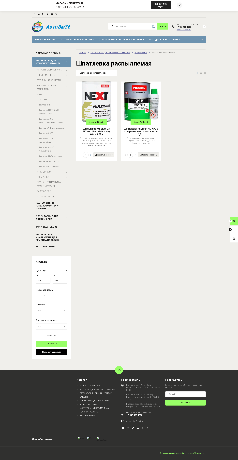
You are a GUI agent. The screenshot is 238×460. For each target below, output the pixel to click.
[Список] (201, 73)
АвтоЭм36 (58, 27)
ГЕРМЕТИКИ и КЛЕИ (46, 75)
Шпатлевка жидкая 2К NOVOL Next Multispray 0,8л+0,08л (96, 131)
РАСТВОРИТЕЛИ (44, 191)
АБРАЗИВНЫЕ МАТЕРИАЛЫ (49, 70)
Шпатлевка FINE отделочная (50, 156)
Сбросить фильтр (51, 352)
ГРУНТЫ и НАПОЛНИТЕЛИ (49, 80)
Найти (163, 26)
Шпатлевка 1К (44, 105)
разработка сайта (177, 453)
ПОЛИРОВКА (43, 177)
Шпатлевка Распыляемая (49, 167)
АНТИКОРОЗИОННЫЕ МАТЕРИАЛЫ (46, 87)
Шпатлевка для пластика (49, 161)
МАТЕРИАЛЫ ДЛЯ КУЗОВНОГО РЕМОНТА (48, 62)
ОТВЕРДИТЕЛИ (44, 172)
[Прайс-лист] (205, 73)
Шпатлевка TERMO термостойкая (46, 140)
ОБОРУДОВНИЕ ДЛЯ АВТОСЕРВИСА (47, 217)
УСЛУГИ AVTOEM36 (46, 226)
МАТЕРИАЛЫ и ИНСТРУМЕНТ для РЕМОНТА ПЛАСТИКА (48, 237)
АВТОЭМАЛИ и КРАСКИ (48, 52)
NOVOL (45, 295)
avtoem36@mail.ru (134, 421)
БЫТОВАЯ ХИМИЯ (45, 246)
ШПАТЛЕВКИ (43, 99)
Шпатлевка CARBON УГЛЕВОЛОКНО (47, 149)
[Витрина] (196, 73)
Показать (51, 343)
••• (202, 40)
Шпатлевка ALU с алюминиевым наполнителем (51, 121)
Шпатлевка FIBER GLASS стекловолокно (49, 112)
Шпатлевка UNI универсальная (51, 128)
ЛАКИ (39, 94)
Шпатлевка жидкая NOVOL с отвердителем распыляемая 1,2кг (141, 131)
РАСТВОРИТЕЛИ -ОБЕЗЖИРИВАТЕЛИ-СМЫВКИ (47, 206)
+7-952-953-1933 (184, 27)
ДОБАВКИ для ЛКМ (46, 196)
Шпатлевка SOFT (46, 133)
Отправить (185, 402)
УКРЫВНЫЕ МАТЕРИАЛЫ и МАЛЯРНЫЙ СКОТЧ (49, 184)
